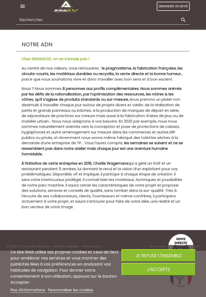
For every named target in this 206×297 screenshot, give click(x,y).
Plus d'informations (28, 289)
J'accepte (158, 269)
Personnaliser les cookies (70, 289)
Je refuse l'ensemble (158, 255)
